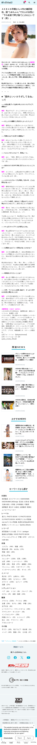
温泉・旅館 (19, 594)
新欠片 (11, 507)
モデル (17, 603)
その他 (27, 632)
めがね (19, 549)
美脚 (6, 564)
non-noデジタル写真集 (9, 522)
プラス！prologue (23, 531)
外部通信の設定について (26, 723)
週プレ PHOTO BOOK (9, 516)
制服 (19, 546)
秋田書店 (5, 499)
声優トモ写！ (22, 537)
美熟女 (7, 579)
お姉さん (19, 576)
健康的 (27, 564)
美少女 (7, 576)
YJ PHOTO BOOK (24, 516)
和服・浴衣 (9, 552)
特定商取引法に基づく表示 (10, 723)
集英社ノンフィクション (10, 525)
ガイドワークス (14, 499)
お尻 (6, 561)
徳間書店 (5, 507)
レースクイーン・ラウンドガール (16, 609)
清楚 (6, 584)
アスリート (17, 620)
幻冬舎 (26, 501)
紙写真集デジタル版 (9, 531)
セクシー (22, 582)
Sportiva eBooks (25, 525)
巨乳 (22, 559)
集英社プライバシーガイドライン (20, 720)
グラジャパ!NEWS (11, 641)
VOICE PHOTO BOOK (21, 534)
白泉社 (16, 507)
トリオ (16, 591)
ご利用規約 (6, 720)
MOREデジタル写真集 (23, 519)
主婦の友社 (6, 504)
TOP (3, 641)
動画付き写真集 (7, 534)
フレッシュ (8, 567)
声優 (27, 603)
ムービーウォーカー (9, 510)
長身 (16, 564)
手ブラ (7, 629)
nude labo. (5, 540)
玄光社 (21, 501)
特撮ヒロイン (9, 617)
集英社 (32, 501)
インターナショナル (11, 569)
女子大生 (7, 606)
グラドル (8, 601)
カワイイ (8, 582)
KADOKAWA (25, 499)
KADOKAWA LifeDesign (10, 501)
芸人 (6, 620)
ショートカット (20, 561)
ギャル (27, 569)
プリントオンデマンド (9, 537)
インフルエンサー (11, 614)
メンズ (7, 632)
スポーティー (23, 567)
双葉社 (29, 507)
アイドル (22, 601)
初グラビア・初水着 (22, 629)
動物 (17, 632)
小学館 (12, 504)
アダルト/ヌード (7, 623)
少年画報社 (20, 504)
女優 (6, 603)
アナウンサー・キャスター (14, 612)
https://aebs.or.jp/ (6, 713)
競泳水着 (7, 549)
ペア (6, 591)
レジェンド (24, 617)
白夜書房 (23, 507)
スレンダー (9, 559)
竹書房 (26, 504)
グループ (27, 591)
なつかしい (20, 579)
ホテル (7, 594)
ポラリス (31, 537)
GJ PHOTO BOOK (8, 519)
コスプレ (8, 546)
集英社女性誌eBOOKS (26, 522)
